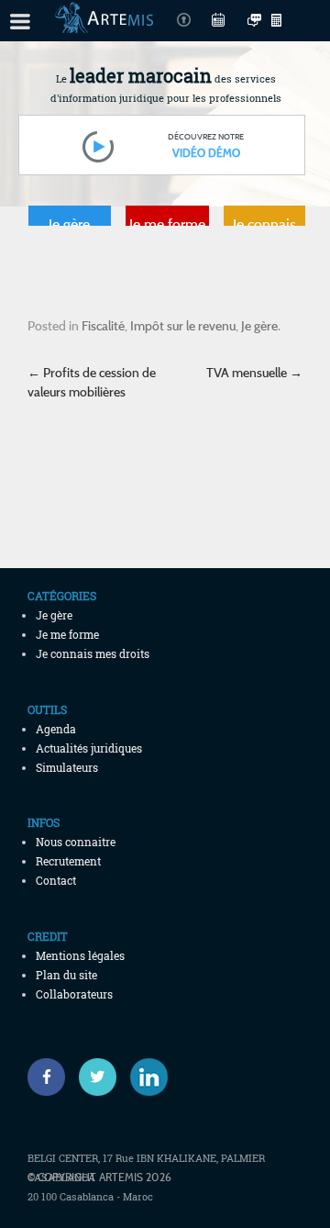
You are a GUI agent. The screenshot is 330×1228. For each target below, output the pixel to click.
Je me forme (167, 224)
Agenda (56, 728)
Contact (56, 880)
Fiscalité (103, 325)
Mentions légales (80, 955)
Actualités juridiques (89, 748)
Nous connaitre (76, 841)
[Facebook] (46, 1077)
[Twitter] (97, 1077)
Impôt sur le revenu (183, 325)
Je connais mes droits (264, 228)
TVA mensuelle (254, 372)
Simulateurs (67, 767)
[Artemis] (104, 23)
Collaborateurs (74, 994)
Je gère (69, 224)
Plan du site (66, 974)
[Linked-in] (149, 1077)
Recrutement (68, 861)
